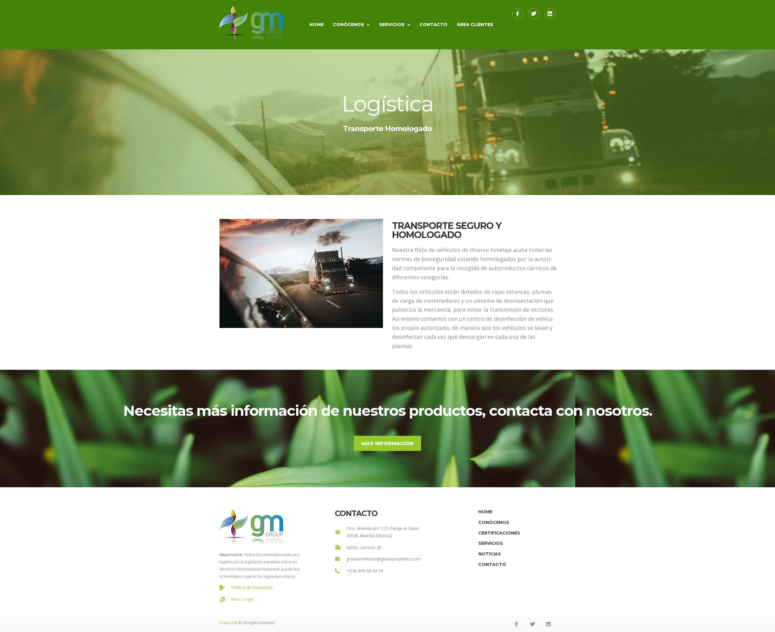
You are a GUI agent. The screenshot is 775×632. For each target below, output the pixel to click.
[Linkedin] (549, 13)
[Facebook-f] (517, 13)
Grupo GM (228, 622)
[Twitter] (533, 13)
